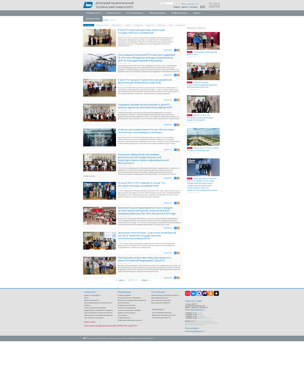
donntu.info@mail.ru (197, 310)
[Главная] (89, 5)
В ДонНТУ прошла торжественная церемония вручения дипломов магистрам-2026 (145, 81)
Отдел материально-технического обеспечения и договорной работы (99, 312)
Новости (184, 7)
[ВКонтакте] (175, 50)
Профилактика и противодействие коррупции (98, 315)
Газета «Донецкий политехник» (161, 312)
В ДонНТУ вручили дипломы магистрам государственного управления (141, 31)
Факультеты (114, 12)
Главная (176, 7)
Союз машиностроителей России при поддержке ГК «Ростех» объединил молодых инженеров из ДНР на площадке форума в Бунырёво (146, 57)
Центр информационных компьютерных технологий (99, 302)
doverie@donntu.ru (197, 331)
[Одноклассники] (178, 50)
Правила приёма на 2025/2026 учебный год (165, 295)
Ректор (86, 298)
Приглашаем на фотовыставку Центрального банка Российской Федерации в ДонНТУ (144, 259)
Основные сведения (124, 295)
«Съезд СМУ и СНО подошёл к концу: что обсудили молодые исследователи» (141, 184)
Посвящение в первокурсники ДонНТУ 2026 (202, 53)
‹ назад (121, 280)
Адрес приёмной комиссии (159, 298)
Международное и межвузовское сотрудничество (99, 310)
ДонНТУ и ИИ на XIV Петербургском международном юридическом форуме (200, 117)
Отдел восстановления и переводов (129, 310)
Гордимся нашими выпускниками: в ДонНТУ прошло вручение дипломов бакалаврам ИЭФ (145, 106)
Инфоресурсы (179, 12)
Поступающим (134, 12)
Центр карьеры (122, 315)
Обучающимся (157, 12)
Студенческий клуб (124, 317)
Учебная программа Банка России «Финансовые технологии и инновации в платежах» (146, 131)
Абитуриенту (138, 25)
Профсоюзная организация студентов (130, 320)
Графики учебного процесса (127, 312)
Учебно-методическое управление (95, 307)
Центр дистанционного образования (129, 298)
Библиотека (161, 25)
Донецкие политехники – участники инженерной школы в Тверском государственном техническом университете (147, 235)
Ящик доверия (192, 328)
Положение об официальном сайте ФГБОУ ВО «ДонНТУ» (110, 325)
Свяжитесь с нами (193, 301)
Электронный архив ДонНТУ (161, 317)
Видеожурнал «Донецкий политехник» (164, 315)
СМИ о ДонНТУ (116, 25)
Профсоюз (87, 305)
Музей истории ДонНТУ (91, 300)
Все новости (89, 25)
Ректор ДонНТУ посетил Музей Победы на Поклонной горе (203, 149)
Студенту (128, 25)
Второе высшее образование (127, 307)
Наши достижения (102, 25)
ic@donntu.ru (149, 338)
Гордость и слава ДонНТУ (92, 295)
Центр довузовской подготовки (161, 300)
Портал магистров (123, 302)
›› (150, 280)
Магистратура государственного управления (132, 300)
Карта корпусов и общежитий (160, 302)
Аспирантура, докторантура (126, 305)
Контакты (194, 7)
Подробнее (168, 50)
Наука (196, 12)
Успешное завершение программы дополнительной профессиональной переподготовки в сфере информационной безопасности (143, 159)
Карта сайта (89, 322)
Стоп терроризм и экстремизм (94, 317)
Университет (93, 12)
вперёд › (144, 280)
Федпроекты (180, 25)
